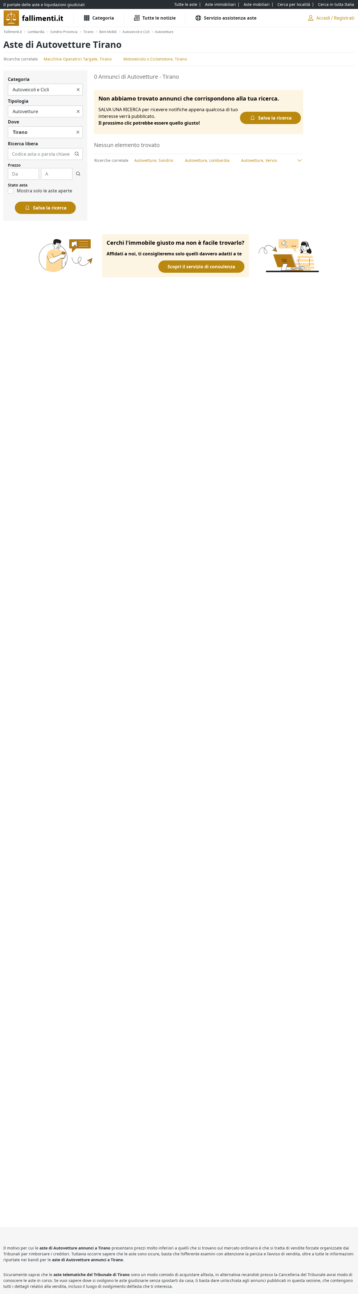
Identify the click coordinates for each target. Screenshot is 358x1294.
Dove (13, 122)
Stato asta (17, 185)
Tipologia (18, 101)
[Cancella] (78, 89)
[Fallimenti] (34, 18)
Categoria (19, 79)
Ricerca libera (23, 144)
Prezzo (14, 165)
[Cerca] (77, 154)
